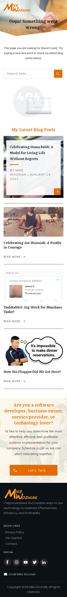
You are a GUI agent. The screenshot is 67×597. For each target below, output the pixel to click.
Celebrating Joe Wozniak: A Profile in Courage (32, 245)
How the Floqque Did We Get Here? (32, 371)
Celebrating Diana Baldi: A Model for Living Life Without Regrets (31, 152)
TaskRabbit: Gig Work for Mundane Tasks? (33, 309)
